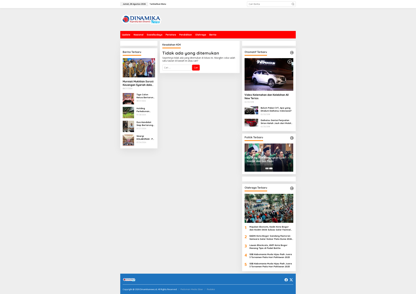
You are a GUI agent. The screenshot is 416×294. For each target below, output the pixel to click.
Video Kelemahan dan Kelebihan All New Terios (267, 96)
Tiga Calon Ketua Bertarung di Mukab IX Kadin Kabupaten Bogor (145, 96)
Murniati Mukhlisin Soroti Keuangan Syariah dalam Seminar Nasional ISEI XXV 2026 (138, 83)
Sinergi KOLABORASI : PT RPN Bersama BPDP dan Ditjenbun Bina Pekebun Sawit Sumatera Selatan (145, 137)
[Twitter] (291, 280)
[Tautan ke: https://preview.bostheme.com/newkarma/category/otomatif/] (292, 53)
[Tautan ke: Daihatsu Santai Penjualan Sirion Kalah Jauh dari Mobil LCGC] (251, 122)
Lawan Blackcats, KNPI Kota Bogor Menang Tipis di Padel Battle (268, 246)
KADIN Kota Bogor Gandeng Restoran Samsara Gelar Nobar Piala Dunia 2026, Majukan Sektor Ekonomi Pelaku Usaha (270, 237)
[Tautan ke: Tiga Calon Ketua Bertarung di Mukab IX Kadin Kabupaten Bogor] (128, 98)
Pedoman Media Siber (192, 289)
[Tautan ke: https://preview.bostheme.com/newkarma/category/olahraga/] (292, 188)
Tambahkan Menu (158, 4)
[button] (293, 4)
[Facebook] (286, 280)
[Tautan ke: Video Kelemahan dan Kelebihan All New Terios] (269, 74)
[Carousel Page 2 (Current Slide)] (271, 168)
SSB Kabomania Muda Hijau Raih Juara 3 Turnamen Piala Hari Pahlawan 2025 (270, 255)
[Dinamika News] (141, 19)
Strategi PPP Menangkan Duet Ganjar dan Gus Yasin (266, 159)
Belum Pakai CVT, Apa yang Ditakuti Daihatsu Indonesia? (276, 109)
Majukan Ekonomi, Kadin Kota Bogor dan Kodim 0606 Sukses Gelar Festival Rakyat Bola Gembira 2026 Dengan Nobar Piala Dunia (270, 228)
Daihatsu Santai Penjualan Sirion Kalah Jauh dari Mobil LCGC (276, 122)
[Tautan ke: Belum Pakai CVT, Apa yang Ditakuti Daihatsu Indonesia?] (251, 110)
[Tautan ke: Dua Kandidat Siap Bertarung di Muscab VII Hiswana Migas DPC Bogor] (128, 126)
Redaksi (211, 289)
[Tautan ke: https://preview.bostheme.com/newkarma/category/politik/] (292, 138)
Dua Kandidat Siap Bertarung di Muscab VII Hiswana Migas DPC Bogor (144, 124)
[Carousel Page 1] (267, 168)
